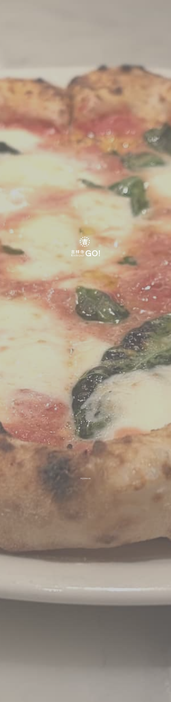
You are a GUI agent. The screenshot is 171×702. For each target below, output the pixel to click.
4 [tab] (89, 421)
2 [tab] (83, 421)
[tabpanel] (85, 351)
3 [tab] (86, 421)
